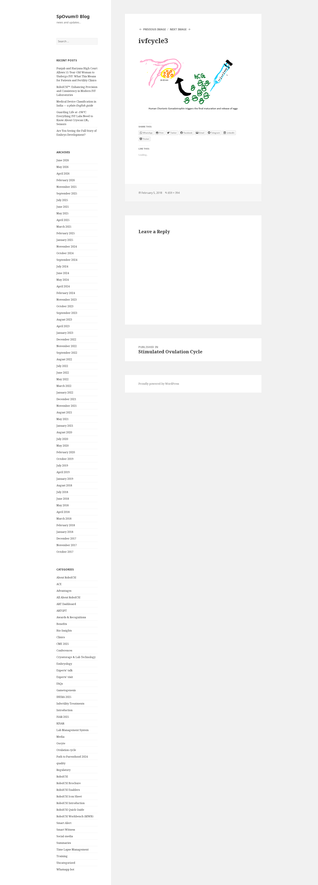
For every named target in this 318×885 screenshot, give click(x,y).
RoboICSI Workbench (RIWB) (74, 816)
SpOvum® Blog (73, 16)
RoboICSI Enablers (68, 790)
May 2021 (62, 419)
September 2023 (66, 313)
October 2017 (64, 552)
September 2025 (66, 193)
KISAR (60, 723)
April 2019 (63, 472)
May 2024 (62, 280)
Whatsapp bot (65, 869)
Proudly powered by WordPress (158, 384)
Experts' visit (64, 677)
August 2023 (64, 319)
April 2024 (63, 286)
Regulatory (63, 770)
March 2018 (63, 518)
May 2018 (62, 505)
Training (62, 856)
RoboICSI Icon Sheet (69, 796)
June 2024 (62, 273)
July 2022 (62, 366)
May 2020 (62, 445)
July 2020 (62, 439)
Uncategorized (65, 863)
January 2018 (64, 532)
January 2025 (64, 240)
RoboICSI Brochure (68, 783)
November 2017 (66, 545)
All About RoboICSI (68, 597)
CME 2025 (62, 644)
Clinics (60, 637)
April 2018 (63, 512)
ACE (59, 584)
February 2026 (65, 180)
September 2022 (66, 352)
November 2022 (66, 346)
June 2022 (62, 372)
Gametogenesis (66, 690)
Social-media (64, 836)
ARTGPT (61, 610)
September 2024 (66, 260)
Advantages (63, 591)
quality (60, 763)
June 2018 (62, 498)
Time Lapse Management (72, 849)
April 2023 (63, 326)
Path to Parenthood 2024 (72, 756)
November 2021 (66, 406)
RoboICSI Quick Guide (70, 810)
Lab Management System (72, 730)
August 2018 (64, 485)
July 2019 (62, 465)
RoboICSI (62, 776)
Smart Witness (65, 829)
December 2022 (66, 339)
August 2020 (64, 432)
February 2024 (65, 293)
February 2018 (65, 525)
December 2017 (66, 538)
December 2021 (66, 399)
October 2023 (64, 306)
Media (60, 737)
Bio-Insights (64, 630)
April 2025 (63, 220)
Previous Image (154, 29)
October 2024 (64, 253)
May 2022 (62, 379)
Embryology (64, 664)
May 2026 (62, 167)
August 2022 (64, 359)
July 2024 (62, 266)
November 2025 (66, 187)
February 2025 (65, 233)
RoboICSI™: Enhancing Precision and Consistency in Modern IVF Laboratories (76, 91)
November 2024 (66, 246)
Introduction (64, 710)
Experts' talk (64, 670)
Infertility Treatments (70, 703)
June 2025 (62, 207)
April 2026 (63, 173)
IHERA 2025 (63, 697)
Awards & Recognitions (71, 617)
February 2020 (65, 452)
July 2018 (62, 492)
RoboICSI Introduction (70, 803)
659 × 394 (174, 193)
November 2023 (66, 299)
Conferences (64, 650)
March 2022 (63, 386)
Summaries (63, 843)
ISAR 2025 (62, 717)
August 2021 (64, 412)
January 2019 (64, 479)
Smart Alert (63, 823)
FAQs (59, 683)
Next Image (178, 29)
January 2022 (64, 392)
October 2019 (64, 459)
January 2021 (64, 425)
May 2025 (62, 213)
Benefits (61, 624)
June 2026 (62, 160)
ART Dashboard (66, 604)
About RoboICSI (66, 577)
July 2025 (62, 200)
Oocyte (60, 743)
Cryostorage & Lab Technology (76, 657)
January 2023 (64, 333)
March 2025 (63, 226)
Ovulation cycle (66, 750)
